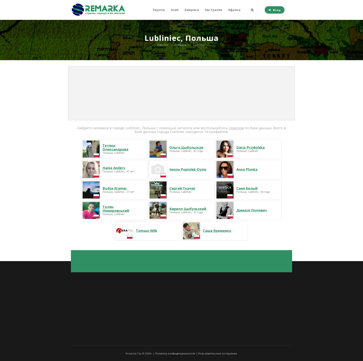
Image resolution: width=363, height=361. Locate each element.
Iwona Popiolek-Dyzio (187, 169)
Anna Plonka (247, 169)
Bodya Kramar (114, 188)
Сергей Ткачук (182, 188)
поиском (236, 128)
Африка (234, 10)
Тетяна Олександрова (115, 147)
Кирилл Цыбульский (187, 208)
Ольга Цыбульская (186, 147)
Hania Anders (113, 168)
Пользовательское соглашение (217, 353)
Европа (159, 10)
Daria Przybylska (250, 147)
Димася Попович (251, 210)
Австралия (213, 10)
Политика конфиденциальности (175, 353)
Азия (174, 10)
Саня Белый (247, 188)
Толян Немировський (115, 209)
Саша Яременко (217, 230)
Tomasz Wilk (146, 230)
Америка (192, 10)
